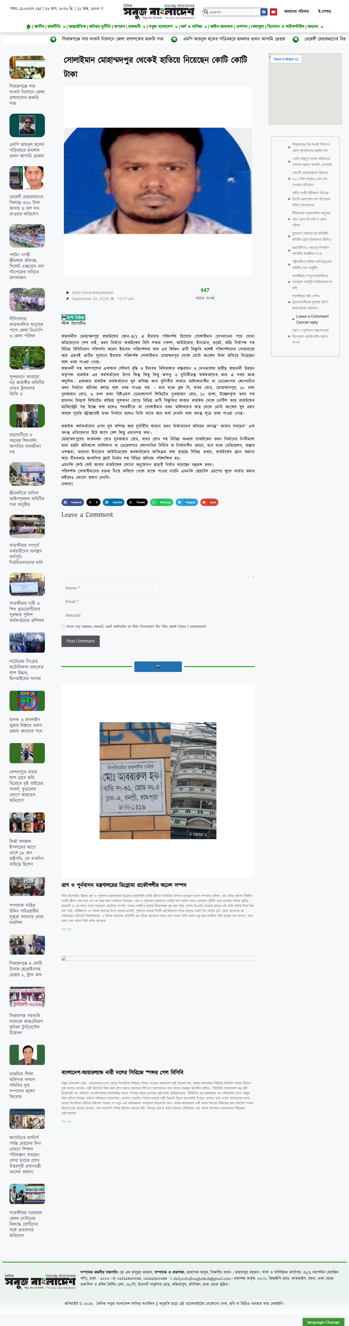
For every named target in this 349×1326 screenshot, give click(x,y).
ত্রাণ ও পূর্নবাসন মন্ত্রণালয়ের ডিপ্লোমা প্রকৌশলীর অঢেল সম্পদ (124, 885)
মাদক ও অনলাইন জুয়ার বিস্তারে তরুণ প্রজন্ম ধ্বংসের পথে (25, 726)
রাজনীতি (54, 27)
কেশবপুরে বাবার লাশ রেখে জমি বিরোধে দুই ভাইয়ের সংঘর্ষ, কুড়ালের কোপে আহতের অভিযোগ (26, 786)
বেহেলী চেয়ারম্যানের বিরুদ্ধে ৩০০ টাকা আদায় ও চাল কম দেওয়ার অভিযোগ (26, 206)
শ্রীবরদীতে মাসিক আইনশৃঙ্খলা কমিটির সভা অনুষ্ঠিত (26, 499)
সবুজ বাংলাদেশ (161, 27)
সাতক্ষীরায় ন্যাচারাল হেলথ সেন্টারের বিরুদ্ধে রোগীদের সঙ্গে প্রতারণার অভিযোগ (25, 1224)
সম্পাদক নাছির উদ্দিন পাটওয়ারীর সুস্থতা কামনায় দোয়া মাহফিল (26, 914)
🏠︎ (28, 27)
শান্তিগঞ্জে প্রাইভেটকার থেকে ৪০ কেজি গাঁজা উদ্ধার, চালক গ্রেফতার (24, 1288)
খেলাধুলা (257, 27)
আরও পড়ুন (66, 929)
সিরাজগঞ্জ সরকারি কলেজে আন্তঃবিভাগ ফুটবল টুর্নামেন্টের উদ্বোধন (26, 1024)
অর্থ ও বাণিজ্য (191, 27)
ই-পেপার (324, 12)
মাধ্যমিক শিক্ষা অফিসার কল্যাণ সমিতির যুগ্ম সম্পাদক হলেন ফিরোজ (22, 1085)
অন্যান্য (313, 27)
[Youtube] (273, 11)
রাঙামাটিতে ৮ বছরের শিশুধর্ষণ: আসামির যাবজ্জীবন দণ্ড (25, 444)
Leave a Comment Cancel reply (312, 319)
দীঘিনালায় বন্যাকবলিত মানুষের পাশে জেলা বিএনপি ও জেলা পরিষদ (26, 328)
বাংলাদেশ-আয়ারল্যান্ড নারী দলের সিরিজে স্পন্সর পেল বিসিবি (122, 1073)
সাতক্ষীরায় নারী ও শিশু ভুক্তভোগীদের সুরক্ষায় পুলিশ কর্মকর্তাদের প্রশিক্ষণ (26, 612)
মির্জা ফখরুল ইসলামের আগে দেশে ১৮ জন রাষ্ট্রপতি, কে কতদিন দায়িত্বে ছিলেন (26, 853)
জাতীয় (39, 27)
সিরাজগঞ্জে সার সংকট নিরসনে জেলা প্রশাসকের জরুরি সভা (27, 95)
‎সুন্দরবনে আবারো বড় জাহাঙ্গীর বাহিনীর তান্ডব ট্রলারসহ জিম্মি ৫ (26, 386)
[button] (72, 502)
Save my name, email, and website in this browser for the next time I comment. (136, 626)
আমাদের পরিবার (296, 12)
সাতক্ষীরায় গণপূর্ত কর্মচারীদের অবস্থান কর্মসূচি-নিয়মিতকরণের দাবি (26, 554)
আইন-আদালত (221, 27)
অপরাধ (119, 27)
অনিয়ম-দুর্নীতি (100, 27)
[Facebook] (264, 11)
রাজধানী (134, 27)
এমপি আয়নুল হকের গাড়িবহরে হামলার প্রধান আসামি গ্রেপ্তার (158, 39)
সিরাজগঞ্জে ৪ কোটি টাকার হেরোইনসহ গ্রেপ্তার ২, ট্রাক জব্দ (25, 969)
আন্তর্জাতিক (77, 27)
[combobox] (235, 12)
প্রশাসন (242, 27)
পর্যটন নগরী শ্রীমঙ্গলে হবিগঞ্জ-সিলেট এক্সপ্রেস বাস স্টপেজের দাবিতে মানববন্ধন (26, 266)
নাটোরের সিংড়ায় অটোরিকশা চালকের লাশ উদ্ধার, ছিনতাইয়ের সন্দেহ (26, 670)
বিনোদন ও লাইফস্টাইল (285, 27)
